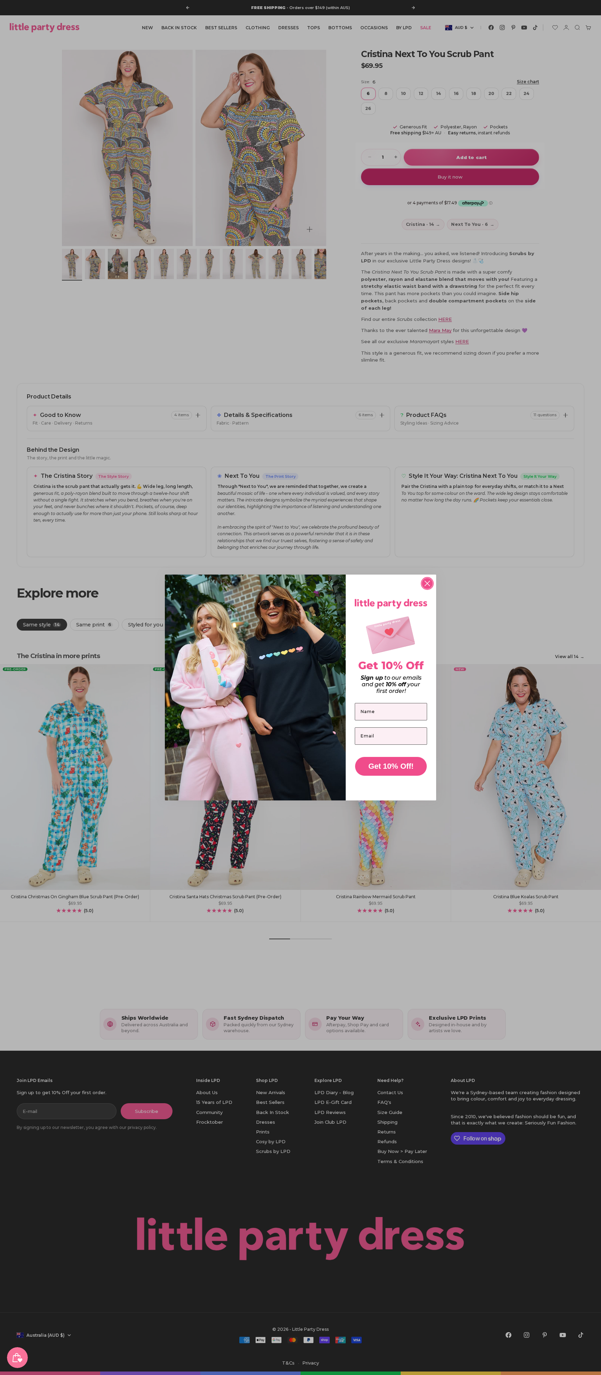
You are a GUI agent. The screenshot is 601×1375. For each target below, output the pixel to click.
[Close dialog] (427, 583)
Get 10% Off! (391, 766)
